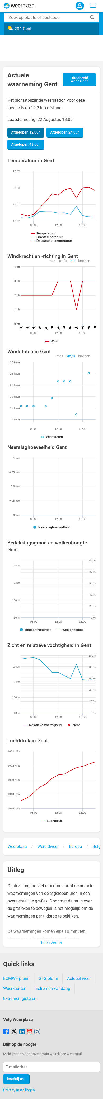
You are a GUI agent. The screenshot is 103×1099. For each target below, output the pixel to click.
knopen (84, 261)
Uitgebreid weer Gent (79, 80)
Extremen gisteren (19, 998)
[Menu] (93, 6)
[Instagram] (37, 1032)
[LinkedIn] (22, 1032)
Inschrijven (16, 1079)
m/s (52, 261)
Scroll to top (94, 1090)
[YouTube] (29, 1032)
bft (72, 261)
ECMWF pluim (16, 978)
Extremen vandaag (52, 988)
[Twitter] (14, 1032)
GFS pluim (48, 978)
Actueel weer (79, 978)
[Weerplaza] (19, 6)
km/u (62, 261)
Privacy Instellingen (19, 1090)
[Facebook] (6, 1032)
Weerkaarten (14, 988)
